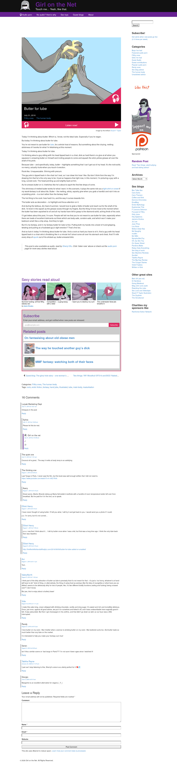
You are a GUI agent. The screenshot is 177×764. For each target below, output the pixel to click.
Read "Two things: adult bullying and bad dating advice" (144, 166)
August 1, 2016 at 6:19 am (29, 509)
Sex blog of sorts (138, 250)
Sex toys (64, 14)
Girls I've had (137, 57)
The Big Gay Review (139, 260)
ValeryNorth (27, 574)
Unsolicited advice (139, 74)
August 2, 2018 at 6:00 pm (29, 648)
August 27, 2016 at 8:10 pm (30, 626)
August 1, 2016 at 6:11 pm (29, 561)
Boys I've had (137, 50)
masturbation (88, 387)
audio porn (112, 246)
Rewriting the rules (139, 288)
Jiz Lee (134, 221)
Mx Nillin (135, 236)
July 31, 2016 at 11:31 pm (29, 457)
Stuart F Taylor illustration (141, 293)
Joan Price (136, 224)
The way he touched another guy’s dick (62, 348)
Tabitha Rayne (28, 661)
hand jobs (54, 387)
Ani (23, 559)
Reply (24, 413)
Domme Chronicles (139, 200)
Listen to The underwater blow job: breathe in (109, 291)
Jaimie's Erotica (138, 219)
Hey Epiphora (137, 216)
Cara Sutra (136, 192)
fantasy (46, 387)
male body (77, 387)
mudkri (134, 233)
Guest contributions (139, 62)
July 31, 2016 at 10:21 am (29, 406)
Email (24, 732)
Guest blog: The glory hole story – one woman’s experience (51, 375)
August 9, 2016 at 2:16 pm (30, 546)
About (90, 14)
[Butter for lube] (71, 70)
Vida (24, 601)
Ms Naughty (136, 231)
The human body (43, 118)
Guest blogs (78, 14)
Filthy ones (28, 118)
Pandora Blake (137, 245)
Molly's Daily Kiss (138, 228)
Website (25, 739)
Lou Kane (135, 226)
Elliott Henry (27, 506)
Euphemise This (138, 207)
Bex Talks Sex (137, 190)
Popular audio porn (139, 65)
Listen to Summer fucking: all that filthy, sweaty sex (33, 291)
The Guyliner (137, 295)
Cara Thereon (137, 195)
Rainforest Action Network (142, 311)
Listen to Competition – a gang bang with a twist (59, 291)
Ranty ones (136, 67)
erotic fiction (37, 387)
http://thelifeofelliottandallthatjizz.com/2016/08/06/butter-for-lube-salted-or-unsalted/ (54, 549)
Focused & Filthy (138, 212)
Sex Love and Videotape (141, 290)
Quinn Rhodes (28, 306)
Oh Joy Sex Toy (138, 241)
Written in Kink (137, 267)
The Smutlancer (138, 298)
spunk (35, 237)
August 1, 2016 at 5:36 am (29, 473)
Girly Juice (136, 214)
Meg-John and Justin (140, 285)
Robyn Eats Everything (140, 248)
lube (52, 144)
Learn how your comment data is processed (68, 751)
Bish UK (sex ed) (138, 278)
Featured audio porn (140, 53)
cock (29, 387)
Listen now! (71, 125)
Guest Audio (136, 60)
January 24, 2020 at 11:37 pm (30, 664)
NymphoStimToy (138, 238)
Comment (26, 700)
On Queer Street (138, 243)
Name (24, 724)
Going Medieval (138, 283)
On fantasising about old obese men (49, 338)
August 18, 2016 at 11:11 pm (30, 604)
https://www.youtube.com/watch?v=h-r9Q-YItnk (39, 478)
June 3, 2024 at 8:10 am (29, 679)
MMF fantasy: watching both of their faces (64, 362)
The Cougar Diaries (139, 262)
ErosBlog (135, 202)
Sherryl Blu (67, 246)
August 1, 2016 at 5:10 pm (30, 491)
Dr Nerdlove (136, 281)
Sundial (135, 255)
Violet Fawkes (137, 265)
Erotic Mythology (138, 204)
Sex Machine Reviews (140, 253)
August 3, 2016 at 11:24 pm (30, 577)
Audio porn (27, 14)
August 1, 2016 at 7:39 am (30, 528)
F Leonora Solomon (139, 209)
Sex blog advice (138, 69)
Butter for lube (35, 108)
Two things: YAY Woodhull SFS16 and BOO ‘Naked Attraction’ (100, 375)
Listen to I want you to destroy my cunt (84, 291)
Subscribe (114, 325)
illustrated (63, 387)
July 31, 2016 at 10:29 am (30, 422)
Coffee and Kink (138, 197)
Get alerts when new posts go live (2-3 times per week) (144, 38)
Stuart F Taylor (116, 130)
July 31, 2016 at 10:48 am (31, 438)
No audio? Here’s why (46, 14)
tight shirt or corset (111, 188)
